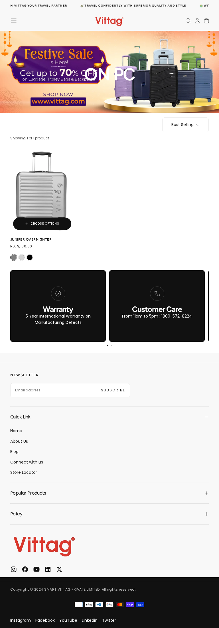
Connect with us (26, 462)
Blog (14, 451)
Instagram (20, 620)
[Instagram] (13, 569)
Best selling (182, 124)
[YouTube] (36, 569)
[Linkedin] (47, 569)
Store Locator (23, 472)
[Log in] (197, 20)
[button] (13, 20)
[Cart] (206, 20)
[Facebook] (25, 569)
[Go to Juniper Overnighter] (42, 190)
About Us (19, 441)
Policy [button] (16, 514)
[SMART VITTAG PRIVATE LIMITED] (44, 545)
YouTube (68, 620)
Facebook (45, 620)
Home (16, 431)
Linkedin (90, 620)
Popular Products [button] (28, 493)
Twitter (109, 620)
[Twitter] (59, 569)
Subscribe (113, 390)
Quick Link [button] (20, 417)
